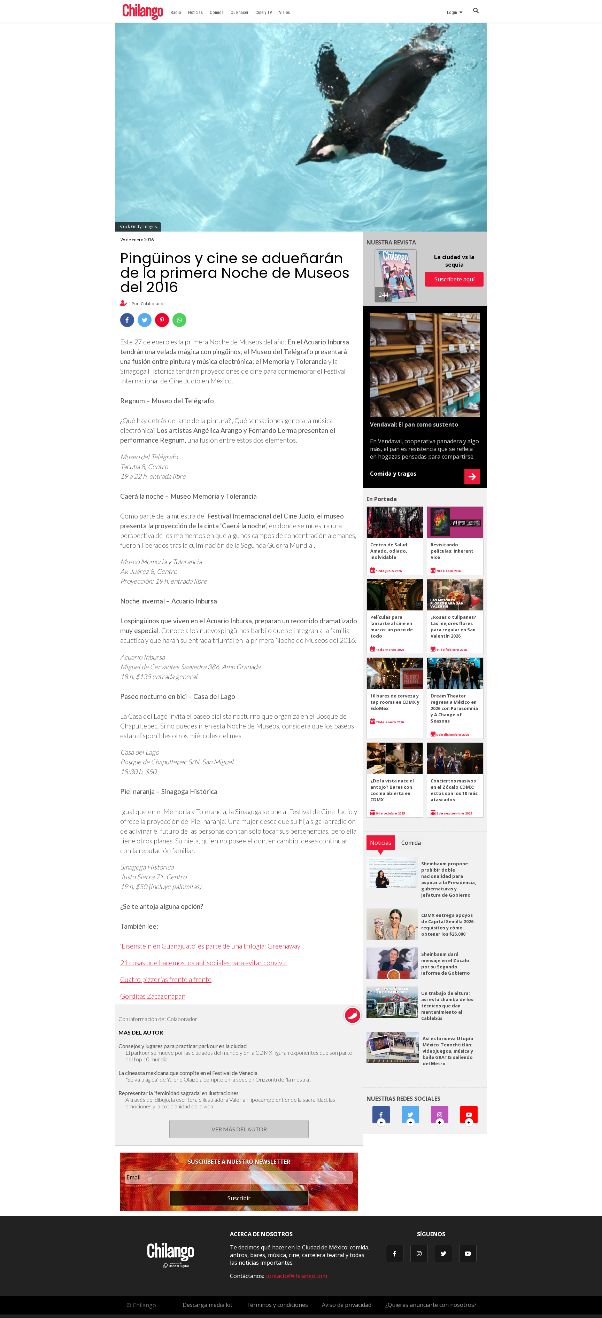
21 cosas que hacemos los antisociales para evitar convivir (203, 963)
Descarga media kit (207, 1305)
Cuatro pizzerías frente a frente (165, 979)
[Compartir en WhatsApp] (179, 320)
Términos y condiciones (277, 1305)
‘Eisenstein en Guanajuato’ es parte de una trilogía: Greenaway (210, 946)
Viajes (284, 12)
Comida (217, 12)
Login (453, 12)
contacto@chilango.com (296, 1276)
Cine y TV (263, 12)
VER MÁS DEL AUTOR (239, 1129)
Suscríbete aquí (454, 279)
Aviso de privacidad (346, 1305)
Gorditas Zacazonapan (152, 996)
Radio (176, 12)
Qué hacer (239, 12)
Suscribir (238, 1198)
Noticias (195, 12)
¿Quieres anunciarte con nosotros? (431, 1305)
